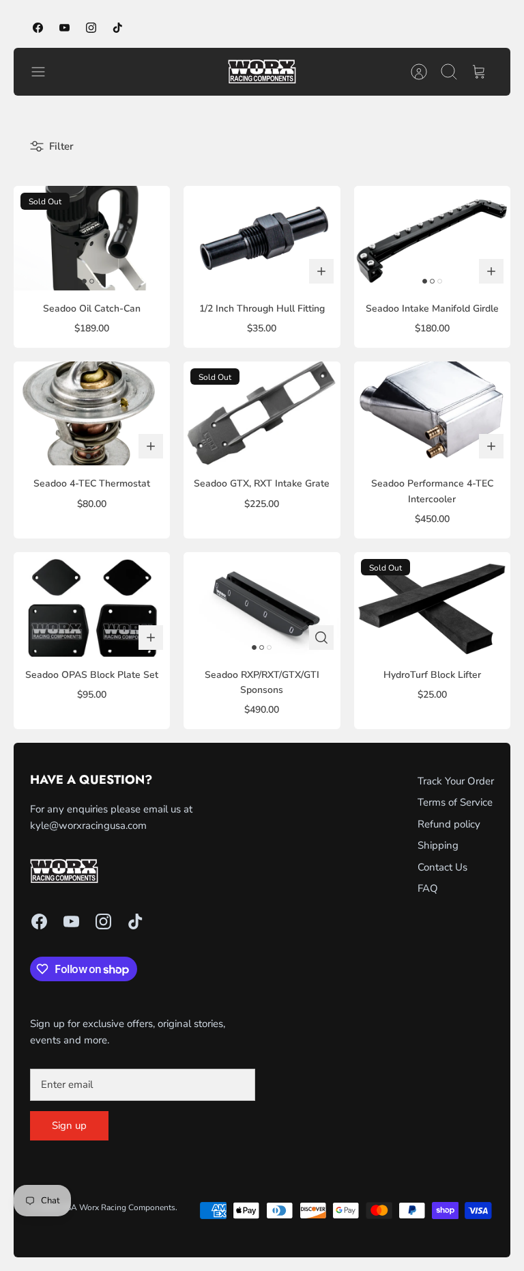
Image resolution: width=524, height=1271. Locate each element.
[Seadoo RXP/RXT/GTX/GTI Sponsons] (262, 604)
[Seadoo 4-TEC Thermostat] (92, 413)
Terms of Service (455, 802)
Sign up (69, 1125)
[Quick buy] (321, 637)
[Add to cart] (321, 271)
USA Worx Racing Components (117, 1207)
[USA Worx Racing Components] (262, 72)
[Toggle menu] (45, 72)
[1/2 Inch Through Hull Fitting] (262, 238)
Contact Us (442, 867)
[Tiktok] (117, 27)
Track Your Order (456, 781)
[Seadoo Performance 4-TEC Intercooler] (432, 413)
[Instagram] (91, 27)
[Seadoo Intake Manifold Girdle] (432, 238)
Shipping (438, 845)
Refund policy (449, 824)
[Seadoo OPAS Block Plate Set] (92, 604)
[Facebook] (38, 27)
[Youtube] (64, 27)
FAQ (428, 888)
